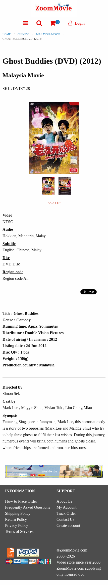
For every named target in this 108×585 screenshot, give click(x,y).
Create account (68, 525)
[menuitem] (25, 23)
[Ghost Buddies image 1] (48, 186)
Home (7, 34)
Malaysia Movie (48, 34)
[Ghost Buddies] (48, 185)
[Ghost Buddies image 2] (65, 186)
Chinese (23, 34)
